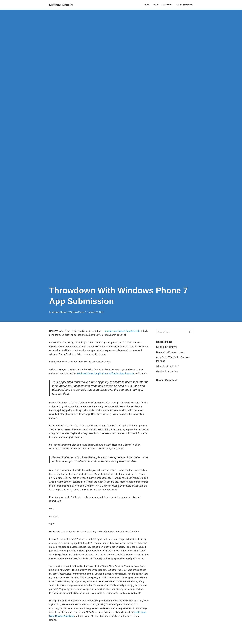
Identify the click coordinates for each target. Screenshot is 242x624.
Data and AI (167, 5)
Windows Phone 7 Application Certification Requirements (105, 373)
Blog (156, 5)
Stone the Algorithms (166, 347)
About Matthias (184, 5)
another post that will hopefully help (122, 331)
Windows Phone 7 (77, 312)
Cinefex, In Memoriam (167, 371)
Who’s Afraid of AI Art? (167, 366)
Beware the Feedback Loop (170, 352)
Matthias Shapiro (59, 312)
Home (147, 5)
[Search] (190, 332)
